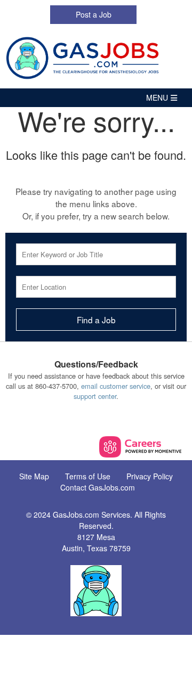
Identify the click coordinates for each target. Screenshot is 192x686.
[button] (96, 97)
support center (95, 396)
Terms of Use (87, 476)
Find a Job (96, 319)
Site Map (34, 476)
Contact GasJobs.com (97, 487)
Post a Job (93, 14)
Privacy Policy (149, 476)
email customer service (115, 386)
